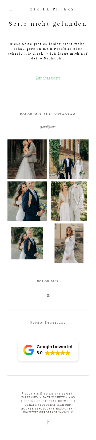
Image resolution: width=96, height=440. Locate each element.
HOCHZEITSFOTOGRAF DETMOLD (48, 401)
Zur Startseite (48, 78)
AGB (72, 397)
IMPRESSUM (30, 397)
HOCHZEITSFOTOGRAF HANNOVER (47, 408)
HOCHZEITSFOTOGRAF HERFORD (47, 404)
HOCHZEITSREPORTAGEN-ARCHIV (48, 412)
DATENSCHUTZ (54, 397)
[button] (48, 350)
